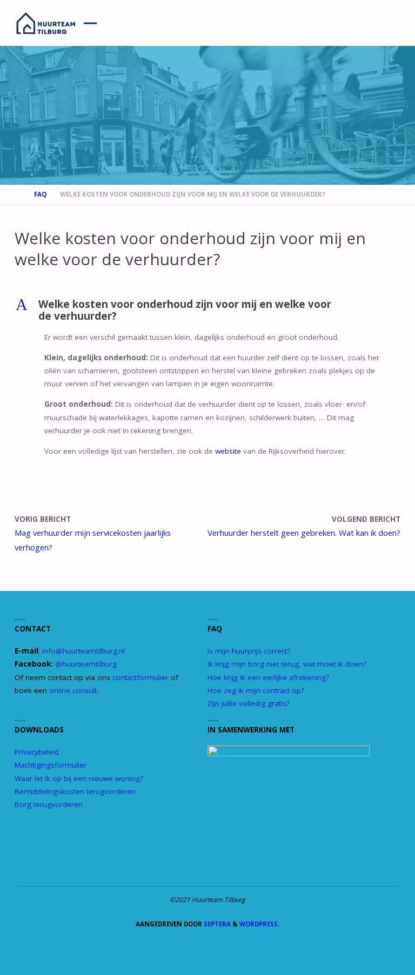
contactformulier (140, 677)
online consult (73, 690)
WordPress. (259, 924)
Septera (216, 924)
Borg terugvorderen (49, 804)
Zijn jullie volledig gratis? (249, 703)
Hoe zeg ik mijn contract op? (256, 690)
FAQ (40, 194)
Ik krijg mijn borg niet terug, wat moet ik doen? (287, 664)
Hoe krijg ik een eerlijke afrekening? (268, 677)
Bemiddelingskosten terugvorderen (75, 791)
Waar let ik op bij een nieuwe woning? (79, 778)
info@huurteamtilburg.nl (83, 651)
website (228, 451)
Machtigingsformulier (50, 765)
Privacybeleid (37, 752)
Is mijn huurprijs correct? (249, 651)
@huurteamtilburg (86, 664)
